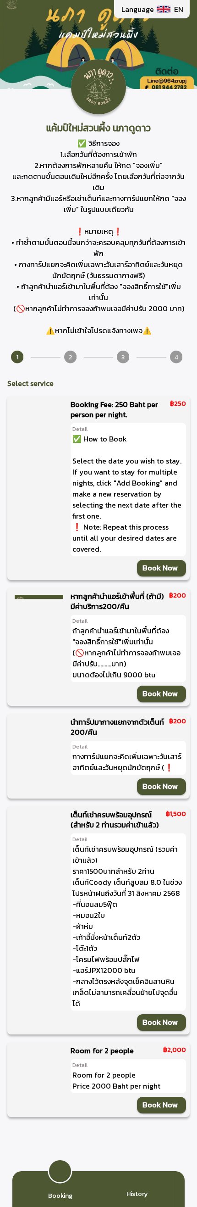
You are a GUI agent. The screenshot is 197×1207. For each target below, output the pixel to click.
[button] (152, 9)
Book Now (160, 568)
